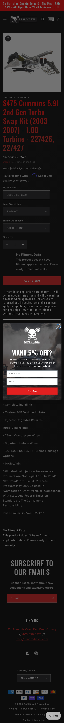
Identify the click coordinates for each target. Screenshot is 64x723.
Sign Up (32, 390)
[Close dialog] (58, 326)
